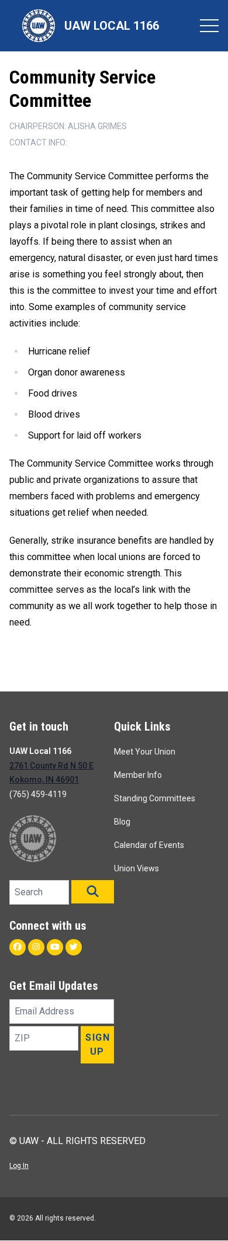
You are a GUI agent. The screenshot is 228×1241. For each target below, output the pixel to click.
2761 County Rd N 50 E (51, 765)
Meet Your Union (144, 751)
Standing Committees (154, 798)
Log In (19, 1166)
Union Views (136, 868)
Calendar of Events (149, 845)
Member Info (138, 775)
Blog (122, 821)
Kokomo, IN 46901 (44, 779)
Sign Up (97, 1044)
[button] (92, 891)
